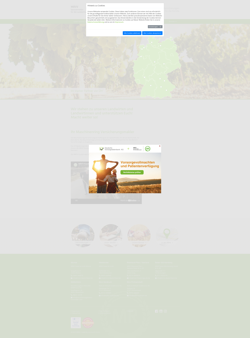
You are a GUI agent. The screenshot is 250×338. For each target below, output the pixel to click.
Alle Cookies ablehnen (132, 33)
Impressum (119, 22)
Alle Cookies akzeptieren (152, 33)
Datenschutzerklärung (96, 22)
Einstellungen (153, 27)
